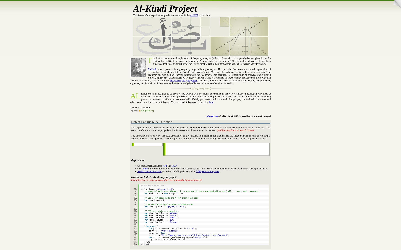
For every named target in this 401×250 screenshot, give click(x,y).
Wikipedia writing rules (207, 171)
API (165, 165)
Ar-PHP (194, 15)
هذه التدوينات (212, 116)
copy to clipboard (153, 186)
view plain (143, 186)
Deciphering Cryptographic (183, 80)
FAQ (174, 165)
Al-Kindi (152, 69)
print (162, 186)
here (211, 102)
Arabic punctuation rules (149, 171)
